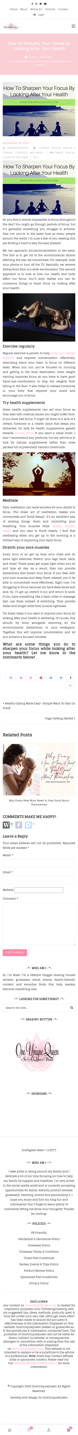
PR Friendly (39, 1233)
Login (41, 15)
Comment (10, 898)
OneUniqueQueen (44, 1386)
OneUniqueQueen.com (41, 1305)
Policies (50, 9)
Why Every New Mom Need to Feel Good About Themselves (39, 802)
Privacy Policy (39, 1283)
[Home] (9, 1430)
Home (13, 9)
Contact (63, 9)
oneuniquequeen (16, 148)
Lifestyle (21, 153)
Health (56, 148)
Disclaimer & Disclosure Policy (39, 1239)
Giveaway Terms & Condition (39, 1252)
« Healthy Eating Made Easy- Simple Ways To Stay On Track (39, 706)
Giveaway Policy (39, 1245)
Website (8, 890)
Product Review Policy (39, 1271)
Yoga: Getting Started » (60, 718)
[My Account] (49, 1430)
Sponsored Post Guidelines (39, 1277)
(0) (11, 824)
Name (8, 855)
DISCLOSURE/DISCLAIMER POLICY (36, 1363)
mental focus (24, 433)
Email (8, 872)
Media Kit (36, 9)
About (23, 9)
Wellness (46, 57)
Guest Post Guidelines (39, 1258)
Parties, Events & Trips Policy (39, 1264)
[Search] (72, 1008)
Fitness (44, 148)
